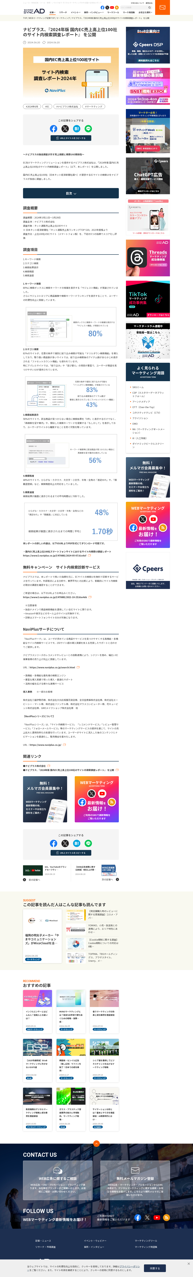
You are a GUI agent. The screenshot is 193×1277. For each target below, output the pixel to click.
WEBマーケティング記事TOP (42, 18)
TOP (25, 18)
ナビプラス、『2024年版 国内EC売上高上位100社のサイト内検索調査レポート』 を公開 (69, 770)
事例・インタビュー (93, 12)
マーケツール (113, 12)
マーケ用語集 (129, 12)
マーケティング (63, 18)
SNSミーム (138, 387)
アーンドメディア (141, 401)
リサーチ (63, 12)
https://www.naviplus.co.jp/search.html (52, 667)
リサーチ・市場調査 (45, 1247)
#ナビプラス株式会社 (67, 106)
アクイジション (140, 418)
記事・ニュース (43, 1240)
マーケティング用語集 (146, 1247)
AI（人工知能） (140, 438)
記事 (52, 12)
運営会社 (149, 3)
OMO (135, 423)
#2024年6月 (32, 106)
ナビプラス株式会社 (35, 766)
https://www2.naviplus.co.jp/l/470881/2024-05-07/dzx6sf (54, 555)
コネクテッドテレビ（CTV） (146, 412)
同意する (155, 1268)
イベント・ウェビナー (95, 1240)
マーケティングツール (146, 1240)
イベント (75, 12)
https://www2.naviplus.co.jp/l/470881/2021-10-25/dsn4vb (55, 597)
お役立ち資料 (144, 12)
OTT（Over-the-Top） (144, 407)
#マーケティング (93, 106)
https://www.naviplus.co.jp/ (45, 744)
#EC (47, 106)
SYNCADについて (137, 3)
